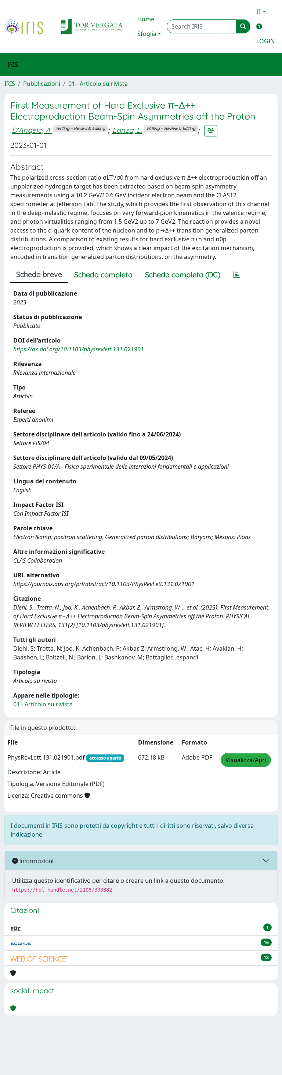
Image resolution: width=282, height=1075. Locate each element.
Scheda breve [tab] (39, 274)
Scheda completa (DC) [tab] (182, 274)
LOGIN (265, 41)
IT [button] (258, 12)
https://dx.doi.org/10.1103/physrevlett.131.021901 (78, 349)
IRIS (9, 84)
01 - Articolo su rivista (98, 84)
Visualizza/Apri (245, 760)
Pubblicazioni (41, 84)
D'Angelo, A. (32, 130)
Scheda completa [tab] (103, 274)
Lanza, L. (127, 130)
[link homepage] (26, 26)
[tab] (236, 274)
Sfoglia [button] (146, 34)
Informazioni (35, 860)
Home (145, 19)
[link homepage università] (92, 26)
